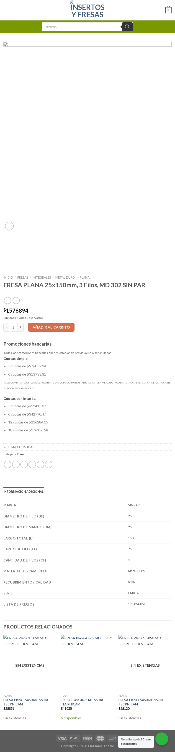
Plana (85, 277)
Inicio (8, 277)
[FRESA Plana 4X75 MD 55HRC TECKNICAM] (87, 663)
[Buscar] (127, 26)
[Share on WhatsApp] (7, 464)
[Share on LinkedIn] (48, 464)
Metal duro (65, 277)
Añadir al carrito (51, 327)
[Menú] (6, 10)
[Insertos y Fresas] (87, 10)
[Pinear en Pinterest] (40, 464)
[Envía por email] (32, 464)
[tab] (23, 491)
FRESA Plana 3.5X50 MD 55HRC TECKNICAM (26, 702)
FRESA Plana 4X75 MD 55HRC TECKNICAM (82, 702)
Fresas (22, 277)
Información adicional (23, 491)
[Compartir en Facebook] (16, 464)
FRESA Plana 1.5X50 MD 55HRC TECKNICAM (141, 702)
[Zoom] (9, 226)
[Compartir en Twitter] (24, 464)
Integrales (42, 277)
